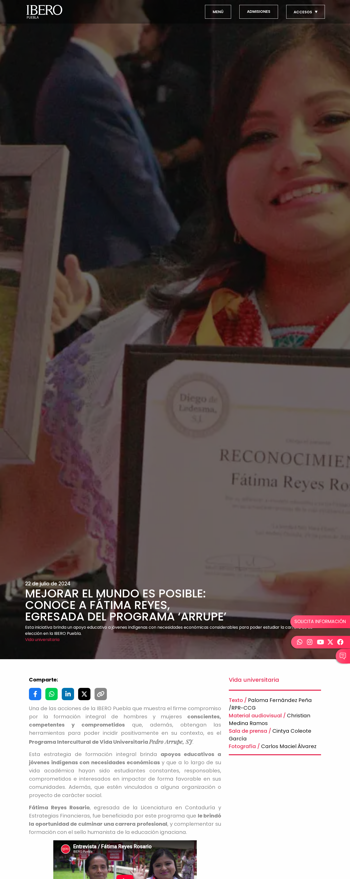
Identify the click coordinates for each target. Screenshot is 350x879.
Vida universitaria (42, 640)
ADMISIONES (258, 11)
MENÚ (218, 11)
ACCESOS (303, 12)
